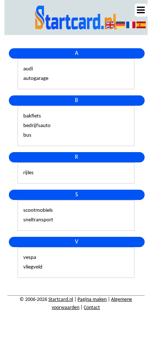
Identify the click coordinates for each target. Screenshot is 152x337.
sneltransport (38, 220)
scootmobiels (38, 210)
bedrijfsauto (37, 126)
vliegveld (32, 267)
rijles (28, 173)
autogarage (35, 78)
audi (28, 69)
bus (27, 135)
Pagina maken (92, 299)
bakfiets (32, 116)
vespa (29, 257)
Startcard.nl (60, 299)
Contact (92, 307)
